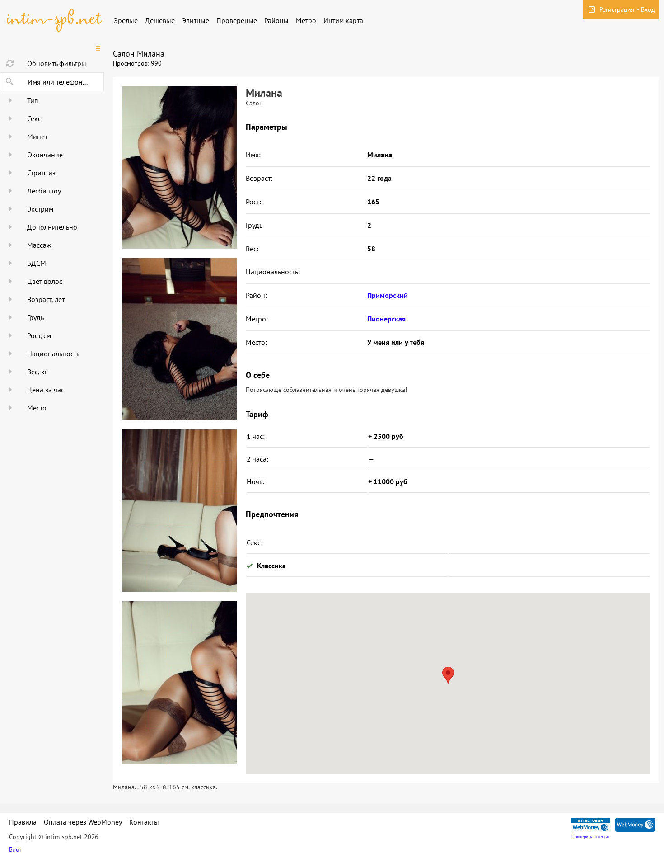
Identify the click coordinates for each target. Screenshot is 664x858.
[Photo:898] (179, 167)
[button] (448, 675)
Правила (23, 821)
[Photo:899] (179, 339)
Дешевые (160, 20)
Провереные (236, 20)
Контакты (144, 821)
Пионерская (386, 318)
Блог (15, 849)
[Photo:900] (179, 510)
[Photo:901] (179, 682)
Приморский (387, 295)
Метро (306, 20)
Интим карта (343, 20)
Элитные (195, 20)
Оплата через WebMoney (83, 821)
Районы (276, 20)
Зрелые (126, 20)
